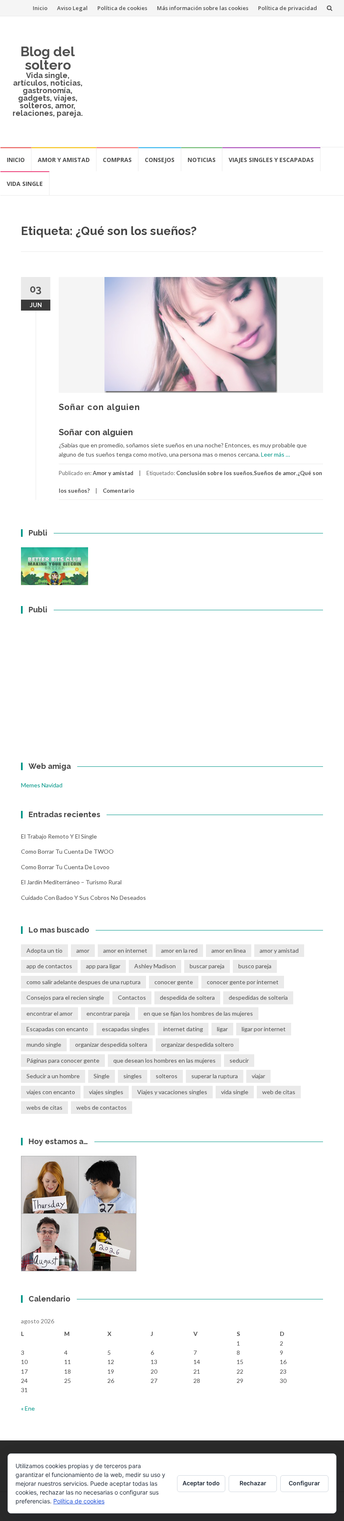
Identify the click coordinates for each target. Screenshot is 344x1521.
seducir (239, 1060)
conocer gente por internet (243, 981)
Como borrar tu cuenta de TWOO (67, 851)
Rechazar (253, 1483)
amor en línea (228, 950)
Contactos (132, 997)
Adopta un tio (44, 950)
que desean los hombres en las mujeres (164, 1060)
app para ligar (103, 966)
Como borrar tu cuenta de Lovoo (65, 866)
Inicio (40, 8)
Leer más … (275, 454)
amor (82, 950)
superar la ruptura (214, 1075)
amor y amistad (279, 950)
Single (101, 1075)
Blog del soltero (48, 58)
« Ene (28, 1408)
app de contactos (49, 966)
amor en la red (179, 950)
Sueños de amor (275, 473)
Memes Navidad (42, 785)
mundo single (43, 1044)
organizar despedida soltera (111, 1044)
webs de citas (44, 1107)
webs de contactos (101, 1107)
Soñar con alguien (99, 407)
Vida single (25, 184)
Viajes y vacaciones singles (172, 1091)
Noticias (202, 160)
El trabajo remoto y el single (59, 836)
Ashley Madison (155, 966)
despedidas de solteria (258, 997)
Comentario (118, 490)
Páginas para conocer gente (62, 1060)
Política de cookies (122, 8)
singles (132, 1075)
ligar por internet (264, 1028)
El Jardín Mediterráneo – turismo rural (71, 882)
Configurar (304, 1483)
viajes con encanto (50, 1091)
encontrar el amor (49, 1013)
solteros (166, 1075)
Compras (117, 160)
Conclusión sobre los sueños (214, 473)
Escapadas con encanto (57, 1028)
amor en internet (125, 950)
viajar (258, 1075)
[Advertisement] (213, 81)
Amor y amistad (64, 160)
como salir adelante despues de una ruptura (83, 981)
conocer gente (173, 981)
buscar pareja (207, 966)
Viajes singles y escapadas (271, 160)
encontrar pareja (108, 1013)
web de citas (278, 1091)
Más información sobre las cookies (202, 8)
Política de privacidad (287, 8)
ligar (222, 1028)
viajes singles (106, 1091)
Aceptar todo (201, 1483)
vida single (234, 1091)
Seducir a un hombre (53, 1075)
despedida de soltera (187, 997)
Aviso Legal (72, 8)
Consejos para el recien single (65, 997)
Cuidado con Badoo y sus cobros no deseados (83, 897)
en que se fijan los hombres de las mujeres (198, 1013)
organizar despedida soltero (197, 1044)
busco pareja (254, 966)
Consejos (160, 160)
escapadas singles (125, 1028)
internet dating (183, 1028)
